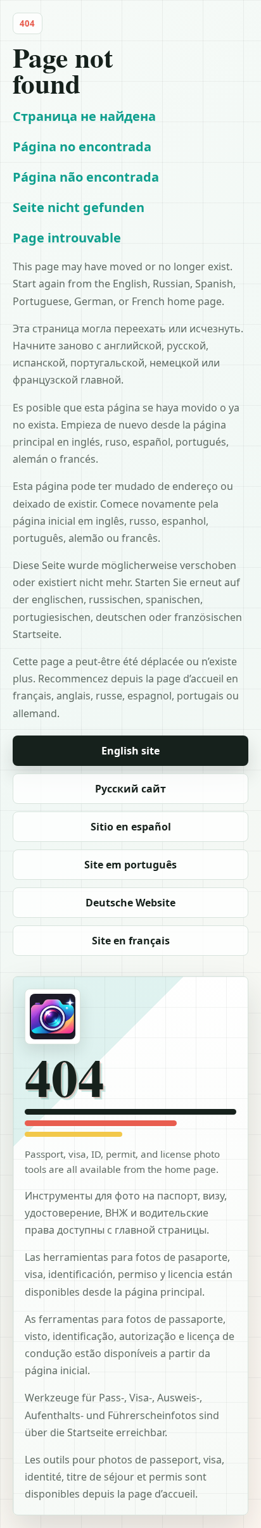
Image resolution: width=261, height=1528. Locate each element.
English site (130, 751)
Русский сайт (130, 789)
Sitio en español (131, 827)
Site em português (130, 865)
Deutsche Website (130, 903)
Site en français (131, 941)
